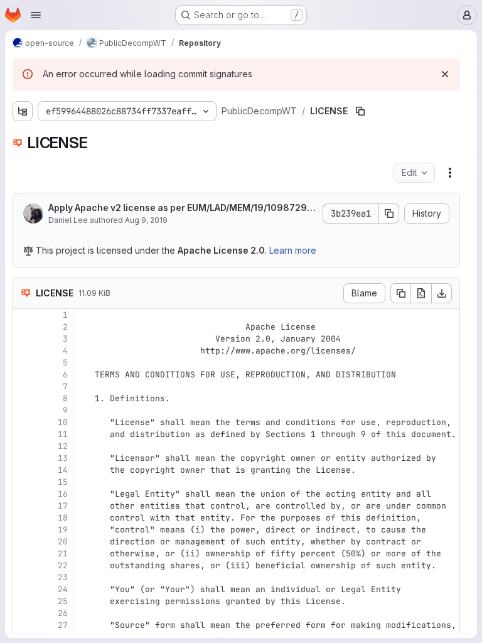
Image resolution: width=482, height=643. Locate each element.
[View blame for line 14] (23, 470)
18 (63, 517)
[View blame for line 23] (23, 577)
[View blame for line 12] (23, 446)
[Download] (442, 293)
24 (63, 589)
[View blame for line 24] (23, 589)
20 (63, 541)
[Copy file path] (360, 111)
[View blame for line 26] (23, 613)
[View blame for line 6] (23, 375)
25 (63, 601)
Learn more (292, 250)
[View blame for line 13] (23, 458)
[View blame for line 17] (23, 506)
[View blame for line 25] (23, 601)
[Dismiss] (445, 74)
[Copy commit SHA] (389, 213)
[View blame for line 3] (23, 339)
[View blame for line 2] (23, 327)
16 (63, 494)
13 (63, 458)
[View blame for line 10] (23, 422)
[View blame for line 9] (23, 410)
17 (63, 505)
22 (63, 565)
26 (63, 613)
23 (63, 577)
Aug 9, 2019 (146, 220)
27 (63, 625)
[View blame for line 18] (23, 518)
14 (63, 470)
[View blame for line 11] (23, 434)
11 (63, 434)
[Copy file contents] (400, 293)
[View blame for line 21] (23, 553)
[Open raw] (421, 293)
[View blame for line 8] (23, 398)
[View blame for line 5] (23, 363)
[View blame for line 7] (23, 386)
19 (63, 529)
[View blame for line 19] (23, 530)
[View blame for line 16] (23, 494)
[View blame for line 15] (23, 482)
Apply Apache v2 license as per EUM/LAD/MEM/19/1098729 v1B (181, 208)
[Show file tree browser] (23, 111)
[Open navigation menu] (36, 15)
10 (63, 422)
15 (63, 482)
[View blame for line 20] (23, 542)
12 (63, 446)
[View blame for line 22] (23, 565)
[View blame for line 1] (23, 315)
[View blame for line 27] (23, 625)
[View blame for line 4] (23, 351)
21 (63, 553)
